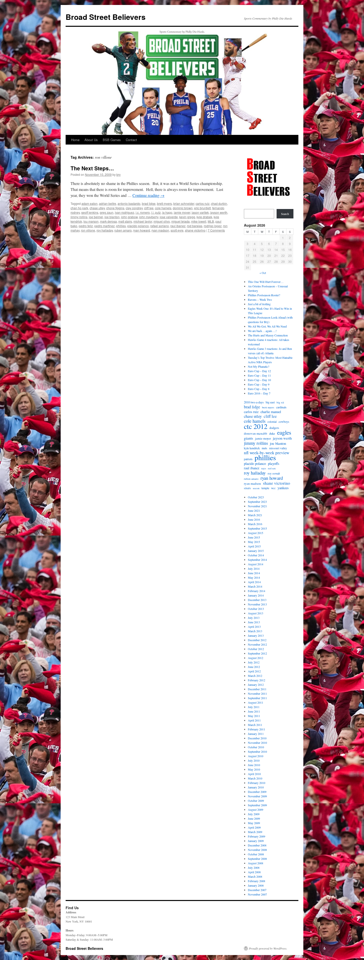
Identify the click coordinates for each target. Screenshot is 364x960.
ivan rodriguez (124, 212)
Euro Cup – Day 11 (259, 375)
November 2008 (257, 850)
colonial (272, 421)
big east (270, 402)
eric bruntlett (202, 208)
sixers (247, 488)
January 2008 (256, 885)
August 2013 (255, 613)
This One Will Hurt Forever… (266, 282)
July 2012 (254, 662)
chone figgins (115, 208)
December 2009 (257, 792)
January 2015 (256, 551)
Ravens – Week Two (260, 299)
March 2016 (255, 524)
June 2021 (254, 510)
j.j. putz (156, 212)
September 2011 (257, 698)
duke (272, 433)
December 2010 (257, 738)
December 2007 (257, 890)
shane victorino (195, 230)
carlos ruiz (202, 203)
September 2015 (257, 528)
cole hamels (163, 208)
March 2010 (255, 778)
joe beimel (96, 217)
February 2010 (256, 783)
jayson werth (218, 212)
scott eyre (177, 230)
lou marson (91, 221)
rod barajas (194, 226)
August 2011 (255, 702)
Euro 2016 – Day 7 (259, 393)
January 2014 (256, 595)
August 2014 (255, 564)
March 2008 (255, 876)
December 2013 (257, 600)
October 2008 (256, 854)
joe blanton (112, 217)
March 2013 (255, 631)
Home (75, 139)
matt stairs (125, 221)
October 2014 (256, 555)
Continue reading (148, 195)
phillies (121, 226)
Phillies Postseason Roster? (264, 295)
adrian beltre (107, 203)
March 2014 (255, 586)
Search (285, 214)
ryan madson (160, 230)
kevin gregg (187, 217)
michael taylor (142, 221)
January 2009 (256, 841)
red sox (272, 468)
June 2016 (254, 519)
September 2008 (257, 859)
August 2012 (255, 658)
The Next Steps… (92, 168)
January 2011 (256, 734)
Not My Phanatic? (258, 366)
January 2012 (256, 685)
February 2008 (256, 881)
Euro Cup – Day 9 (258, 384)
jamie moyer (182, 212)
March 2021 (255, 515)
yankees (283, 488)
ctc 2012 (255, 426)
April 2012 (254, 671)
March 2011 (255, 725)
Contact (131, 139)
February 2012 (256, 680)
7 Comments (216, 230)
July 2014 (254, 568)
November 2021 (257, 506)
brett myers (164, 203)
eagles (284, 432)
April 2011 (254, 720)
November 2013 (257, 604)
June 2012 (254, 667)
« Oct (263, 273)
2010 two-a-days (254, 402)
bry (118, 174)
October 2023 (256, 497)
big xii (280, 402)
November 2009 (257, 796)
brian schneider (183, 203)
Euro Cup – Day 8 (258, 389)
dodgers (274, 428)
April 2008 (254, 872)
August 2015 (255, 533)
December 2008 (257, 845)
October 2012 (256, 649)
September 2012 (257, 653)
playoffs (273, 463)
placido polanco (138, 226)
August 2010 (255, 756)
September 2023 (257, 502)
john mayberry (148, 217)
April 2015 (254, 546)
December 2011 (257, 689)
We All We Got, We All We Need (267, 326)
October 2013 (256, 609)
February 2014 (256, 591)
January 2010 (256, 787)
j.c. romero (143, 212)
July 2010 (254, 760)
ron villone (88, 230)
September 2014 (257, 560)
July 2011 (254, 707)
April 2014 (254, 582)
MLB (211, 221)
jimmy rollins (79, 217)
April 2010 (254, 774)
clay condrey (134, 208)
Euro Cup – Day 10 (259, 380)
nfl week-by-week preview (266, 452)
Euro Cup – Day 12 (259, 371)
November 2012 (257, 644)
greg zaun (106, 212)
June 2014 (254, 573)
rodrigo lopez (213, 226)
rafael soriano (159, 226)
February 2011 (256, 729)
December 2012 (257, 640)
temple (265, 488)
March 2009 (255, 832)
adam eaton (89, 203)
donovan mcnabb (255, 433)
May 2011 (254, 716)
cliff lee (149, 208)
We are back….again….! (262, 331)
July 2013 (254, 618)
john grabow (129, 217)
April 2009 (254, 827)
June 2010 (254, 765)
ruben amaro (123, 230)
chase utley (97, 208)
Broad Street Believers (106, 16)
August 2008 (255, 863)
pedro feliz (86, 226)
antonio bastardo (129, 203)
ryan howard (141, 230)
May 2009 (254, 823)
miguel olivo (162, 221)
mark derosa (108, 221)
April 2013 (254, 627)
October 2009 (256, 801)
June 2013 (254, 622)
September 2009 (257, 805)
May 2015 (254, 542)
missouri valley (278, 448)
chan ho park (79, 208)
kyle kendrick (252, 448)
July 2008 (254, 868)
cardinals (281, 407)
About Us (91, 139)
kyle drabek (204, 217)
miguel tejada (180, 221)
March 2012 (255, 676)
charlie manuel (270, 412)
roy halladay (105, 230)
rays (263, 468)
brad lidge (149, 203)
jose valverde (169, 217)
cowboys (284, 421)
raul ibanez (177, 226)
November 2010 (257, 743)
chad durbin (219, 203)
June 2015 (254, 537)
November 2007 (257, 894)
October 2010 (256, 747)
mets (264, 448)
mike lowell (198, 221)
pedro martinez (104, 226)
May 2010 (254, 769)
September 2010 (257, 751)
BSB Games (112, 139)
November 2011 (257, 693)
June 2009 (254, 818)
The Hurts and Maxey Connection (268, 335)
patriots (248, 459)
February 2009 (256, 836)
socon (256, 488)
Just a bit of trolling (259, 304)
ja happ (167, 212)
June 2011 (254, 711)
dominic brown (183, 208)
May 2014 (254, 577)
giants (248, 438)
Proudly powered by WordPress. (268, 948)
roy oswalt (274, 473)
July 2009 (254, 814)
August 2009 (255, 809)
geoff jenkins (89, 212)
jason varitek (200, 212)
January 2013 (256, 635)
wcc (273, 488)
